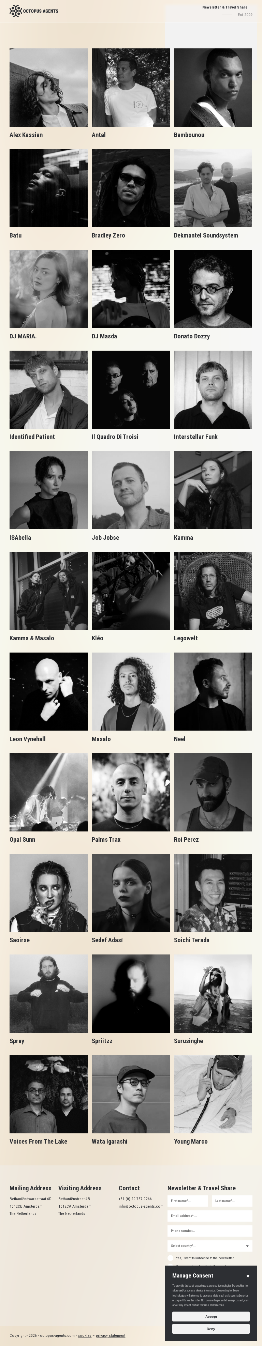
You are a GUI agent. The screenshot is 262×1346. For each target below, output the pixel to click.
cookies (84, 1335)
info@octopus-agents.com (141, 1206)
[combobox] (210, 1246)
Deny (211, 1329)
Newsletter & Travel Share (224, 7)
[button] (248, 1276)
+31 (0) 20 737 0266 (136, 1198)
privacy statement (110, 1335)
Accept (211, 1316)
